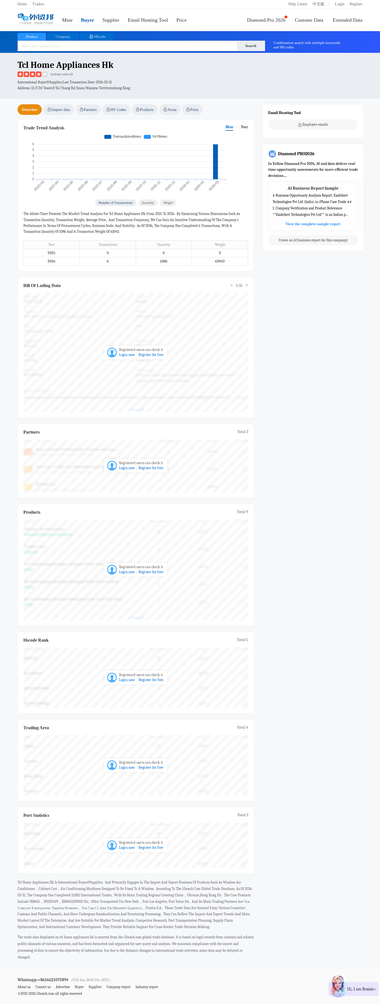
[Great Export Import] (36, 19)
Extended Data (347, 20)
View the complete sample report (313, 224)
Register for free (151, 355)
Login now (127, 355)
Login (339, 4)
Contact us (43, 987)
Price (181, 20)
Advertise (63, 987)
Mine (67, 20)
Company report (118, 987)
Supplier (110, 20)
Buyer (87, 20)
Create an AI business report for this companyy (313, 240)
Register (356, 4)
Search (250, 46)
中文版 (318, 4)
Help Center (297, 4)
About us (24, 987)
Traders (38, 4)
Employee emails (315, 124)
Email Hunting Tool (148, 20)
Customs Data (309, 20)
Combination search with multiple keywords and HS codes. (306, 45)
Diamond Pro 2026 (266, 20)
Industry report (146, 987)
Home (22, 4)
